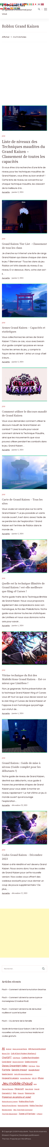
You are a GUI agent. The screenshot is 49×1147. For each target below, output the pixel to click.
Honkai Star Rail (25, 1078)
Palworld (21, 1093)
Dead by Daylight (18, 1062)
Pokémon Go (30, 1093)
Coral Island (6, 1062)
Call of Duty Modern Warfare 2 (23, 1053)
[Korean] (39, 4)
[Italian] (32, 4)
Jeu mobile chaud (17, 1083)
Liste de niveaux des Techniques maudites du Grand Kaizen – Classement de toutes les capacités (23, 151)
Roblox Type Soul (36, 1105)
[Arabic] (1, 4)
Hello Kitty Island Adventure (23, 1074)
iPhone (41, 1078)
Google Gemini (7, 1074)
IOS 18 (34, 1078)
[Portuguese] (5, 8)
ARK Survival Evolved (37, 1049)
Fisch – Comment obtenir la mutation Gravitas (24, 989)
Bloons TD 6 (6, 1053)
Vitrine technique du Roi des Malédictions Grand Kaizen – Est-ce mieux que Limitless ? (24, 679)
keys (35, 1084)
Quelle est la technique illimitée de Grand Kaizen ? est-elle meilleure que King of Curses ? (23, 587)
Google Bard (33, 1070)
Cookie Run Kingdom (30, 1058)
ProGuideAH (23, 1131)
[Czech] (8, 4)
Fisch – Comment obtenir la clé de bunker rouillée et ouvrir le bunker (21, 1011)
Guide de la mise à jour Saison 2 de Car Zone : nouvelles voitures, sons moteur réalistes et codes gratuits (23, 1032)
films (38, 1066)
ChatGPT (7, 1057)
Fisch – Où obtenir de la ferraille (17, 1021)
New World (29, 1089)
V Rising (39, 1114)
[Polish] (1, 8)
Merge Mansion (7, 1089)
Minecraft (19, 1089)
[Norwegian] (42, 4)
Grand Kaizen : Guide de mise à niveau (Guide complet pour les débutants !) (21, 767)
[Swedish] (15, 8)
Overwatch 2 (7, 1093)
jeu (3, 136)
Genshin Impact (19, 1070)
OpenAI (36, 1089)
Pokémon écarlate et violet (16, 1097)
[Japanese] (35, 4)
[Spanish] (12, 8)
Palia (14, 1093)
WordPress (26, 1139)
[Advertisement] (24, 73)
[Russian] (8, 8)
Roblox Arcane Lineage (10, 1101)
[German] (25, 4)
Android (8, 1049)
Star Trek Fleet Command (22, 1110)
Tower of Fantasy (27, 1114)
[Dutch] (15, 4)
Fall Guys (32, 1066)
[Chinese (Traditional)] (5, 4)
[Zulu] (18, 8)
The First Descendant (9, 1114)
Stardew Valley (7, 1110)
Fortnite (6, 1070)
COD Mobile (16, 1058)
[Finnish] (18, 4)
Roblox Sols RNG (23, 1105)
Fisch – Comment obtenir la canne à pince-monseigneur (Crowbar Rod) (22, 999)
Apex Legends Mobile (20, 1049)
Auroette (6, 192)
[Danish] (12, 4)
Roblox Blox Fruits (26, 1101)
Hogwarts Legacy (10, 1078)
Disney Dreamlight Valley (14, 1066)
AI (3, 1048)
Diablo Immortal (31, 1062)
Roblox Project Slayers (9, 1105)
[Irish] (29, 4)
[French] (22, 4)
